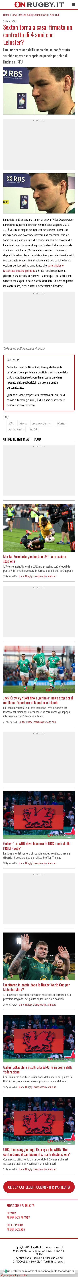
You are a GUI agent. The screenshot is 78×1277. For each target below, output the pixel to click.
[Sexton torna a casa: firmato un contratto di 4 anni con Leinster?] (39, 91)
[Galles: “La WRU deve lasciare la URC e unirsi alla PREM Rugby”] (39, 815)
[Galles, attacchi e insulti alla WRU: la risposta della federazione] (39, 1039)
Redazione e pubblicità (20, 1205)
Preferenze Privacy (18, 1217)
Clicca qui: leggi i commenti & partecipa (39, 1187)
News (14, 14)
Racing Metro (16, 429)
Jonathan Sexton (41, 423)
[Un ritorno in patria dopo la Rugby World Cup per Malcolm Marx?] (39, 957)
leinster (60, 423)
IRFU (11, 423)
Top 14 (33, 429)
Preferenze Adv (16, 1229)
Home (6, 14)
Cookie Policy (15, 1225)
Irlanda (23, 423)
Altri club (54, 14)
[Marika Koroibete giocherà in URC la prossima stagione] (39, 528)
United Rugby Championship (33, 14)
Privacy (11, 1213)
